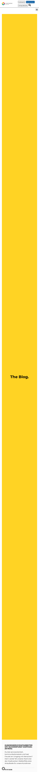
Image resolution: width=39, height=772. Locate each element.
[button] (36, 9)
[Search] (30, 5)
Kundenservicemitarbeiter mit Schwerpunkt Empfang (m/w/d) (18, 747)
